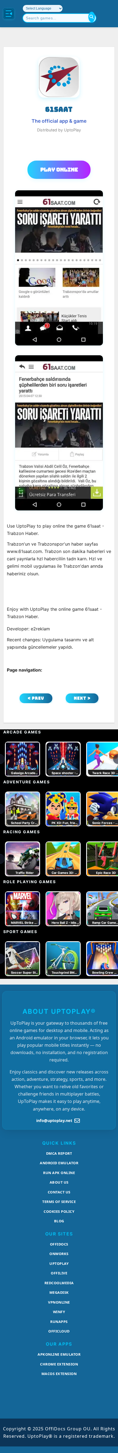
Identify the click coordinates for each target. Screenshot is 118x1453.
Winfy (59, 1311)
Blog (59, 1221)
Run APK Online (59, 1172)
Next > (82, 698)
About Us (59, 1182)
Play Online (59, 169)
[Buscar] (91, 17)
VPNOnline (59, 1302)
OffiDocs (59, 1244)
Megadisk (59, 1292)
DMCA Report (59, 1153)
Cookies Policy (59, 1211)
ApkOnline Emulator (59, 1354)
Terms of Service (59, 1201)
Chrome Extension (59, 1364)
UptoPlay (59, 1263)
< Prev (36, 698)
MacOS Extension (59, 1373)
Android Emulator (59, 1162)
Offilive (59, 1273)
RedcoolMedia (59, 1282)
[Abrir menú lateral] (8, 13)
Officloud (59, 1331)
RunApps (59, 1321)
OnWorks (59, 1253)
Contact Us (59, 1192)
